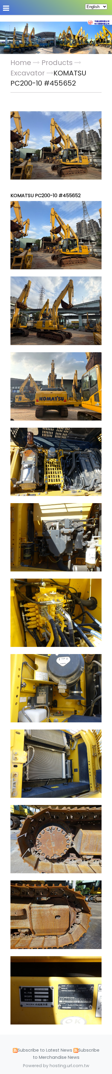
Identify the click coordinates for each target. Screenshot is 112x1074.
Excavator (27, 73)
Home (20, 62)
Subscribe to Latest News (45, 1050)
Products (58, 62)
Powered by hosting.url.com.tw (56, 1066)
